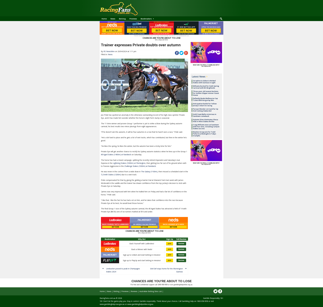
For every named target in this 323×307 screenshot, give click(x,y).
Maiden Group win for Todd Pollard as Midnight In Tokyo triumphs (204, 134)
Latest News (198, 76)
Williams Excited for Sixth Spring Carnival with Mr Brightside (206, 87)
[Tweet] (181, 54)
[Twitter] (215, 291)
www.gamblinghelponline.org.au (140, 304)
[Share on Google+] (186, 54)
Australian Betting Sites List (150, 291)
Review (181, 243)
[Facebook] (220, 291)
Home (104, 19)
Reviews (134, 291)
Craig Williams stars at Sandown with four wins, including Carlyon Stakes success (206, 127)
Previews (133, 19)
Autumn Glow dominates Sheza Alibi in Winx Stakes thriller (205, 120)
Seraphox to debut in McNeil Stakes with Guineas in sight (204, 82)
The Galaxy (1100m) (149, 171)
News (113, 19)
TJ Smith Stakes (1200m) (111, 174)
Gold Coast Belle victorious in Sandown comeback (204, 115)
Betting (122, 19)
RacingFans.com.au (107, 298)
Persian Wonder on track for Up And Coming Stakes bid (205, 110)
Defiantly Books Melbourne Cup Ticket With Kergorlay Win (205, 99)
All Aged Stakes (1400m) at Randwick (116, 154)
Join (169, 243)
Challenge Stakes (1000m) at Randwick (140, 166)
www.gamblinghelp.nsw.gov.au (112, 304)
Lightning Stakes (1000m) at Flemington (129, 163)
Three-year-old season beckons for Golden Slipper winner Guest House (206, 93)
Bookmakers (146, 19)
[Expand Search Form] (221, 19)
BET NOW (112, 30)
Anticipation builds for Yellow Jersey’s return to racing (205, 105)
